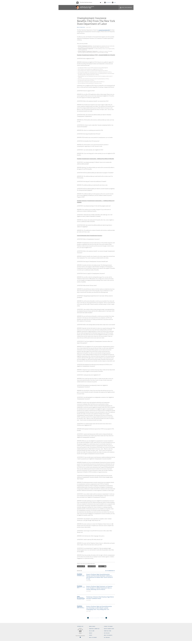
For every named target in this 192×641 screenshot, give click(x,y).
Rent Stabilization (80, 597)
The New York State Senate (86, 2)
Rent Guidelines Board (81, 598)
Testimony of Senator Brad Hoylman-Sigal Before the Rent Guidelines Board (100, 597)
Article (78, 596)
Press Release (79, 574)
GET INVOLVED (107, 637)
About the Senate (93, 637)
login (115, 2)
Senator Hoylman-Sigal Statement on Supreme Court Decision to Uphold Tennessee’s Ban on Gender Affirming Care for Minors (99, 588)
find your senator (127, 7)
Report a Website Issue (109, 628)
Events (90, 635)
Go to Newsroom (109, 570)
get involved (108, 2)
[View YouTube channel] (100, 2)
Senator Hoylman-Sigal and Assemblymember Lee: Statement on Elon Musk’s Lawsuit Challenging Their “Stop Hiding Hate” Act (99, 608)
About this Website (108, 635)
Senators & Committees (94, 628)
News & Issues (92, 626)
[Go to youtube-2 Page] (80, 637)
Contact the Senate (108, 626)
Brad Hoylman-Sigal (85, 7)
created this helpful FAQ (104, 30)
